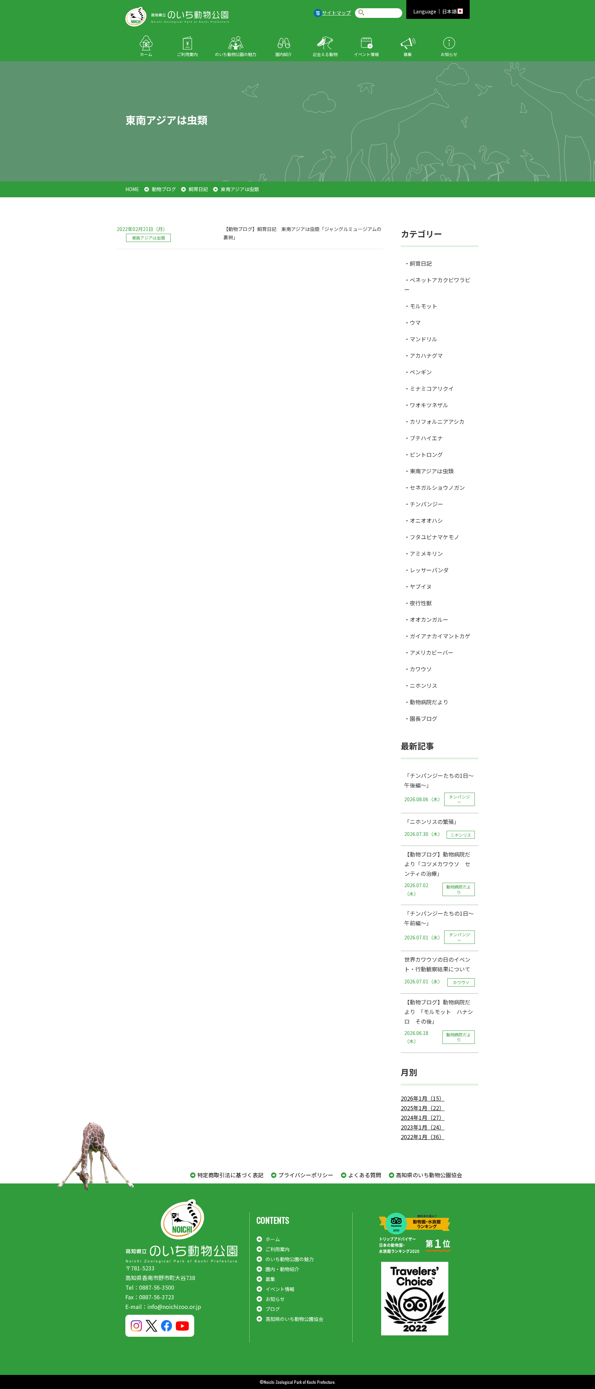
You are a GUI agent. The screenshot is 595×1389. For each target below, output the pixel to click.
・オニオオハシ (423, 520)
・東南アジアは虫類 (428, 471)
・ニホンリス (420, 685)
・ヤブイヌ (418, 586)
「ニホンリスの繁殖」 (437, 827)
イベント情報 (366, 54)
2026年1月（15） (423, 1098)
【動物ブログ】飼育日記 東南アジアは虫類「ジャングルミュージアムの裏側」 (302, 233)
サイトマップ (336, 12)
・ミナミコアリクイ (429, 388)
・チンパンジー (423, 504)
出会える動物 (325, 54)
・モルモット (420, 306)
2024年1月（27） (423, 1117)
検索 (361, 13)
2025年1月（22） (423, 1108)
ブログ (272, 1308)
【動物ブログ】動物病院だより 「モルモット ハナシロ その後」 (438, 1021)
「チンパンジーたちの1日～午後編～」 (439, 788)
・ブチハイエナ (423, 438)
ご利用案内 (187, 54)
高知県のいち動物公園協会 (429, 1175)
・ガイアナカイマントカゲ (437, 636)
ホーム (146, 54)
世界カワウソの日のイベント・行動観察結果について (437, 970)
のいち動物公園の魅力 (235, 54)
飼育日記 (198, 189)
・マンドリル (420, 339)
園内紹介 (283, 54)
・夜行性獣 (418, 603)
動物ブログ (164, 189)
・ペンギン (418, 372)
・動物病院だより (426, 702)
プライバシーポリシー (305, 1175)
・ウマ (412, 322)
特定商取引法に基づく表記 (230, 1175)
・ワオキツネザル (426, 405)
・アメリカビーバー (428, 652)
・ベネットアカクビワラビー (437, 285)
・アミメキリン (423, 553)
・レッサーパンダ (426, 570)
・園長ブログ (420, 718)
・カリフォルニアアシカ (434, 421)
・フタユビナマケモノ (431, 537)
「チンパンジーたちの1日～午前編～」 (439, 926)
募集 (408, 54)
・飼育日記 (418, 263)
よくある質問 (364, 1175)
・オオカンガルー (426, 619)
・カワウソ (418, 669)
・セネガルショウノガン (434, 487)
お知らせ (449, 54)
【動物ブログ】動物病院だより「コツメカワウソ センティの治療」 (437, 873)
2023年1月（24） (423, 1127)
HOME (132, 189)
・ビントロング (423, 454)
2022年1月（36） (423, 1137)
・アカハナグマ (423, 355)
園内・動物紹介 (282, 1269)
